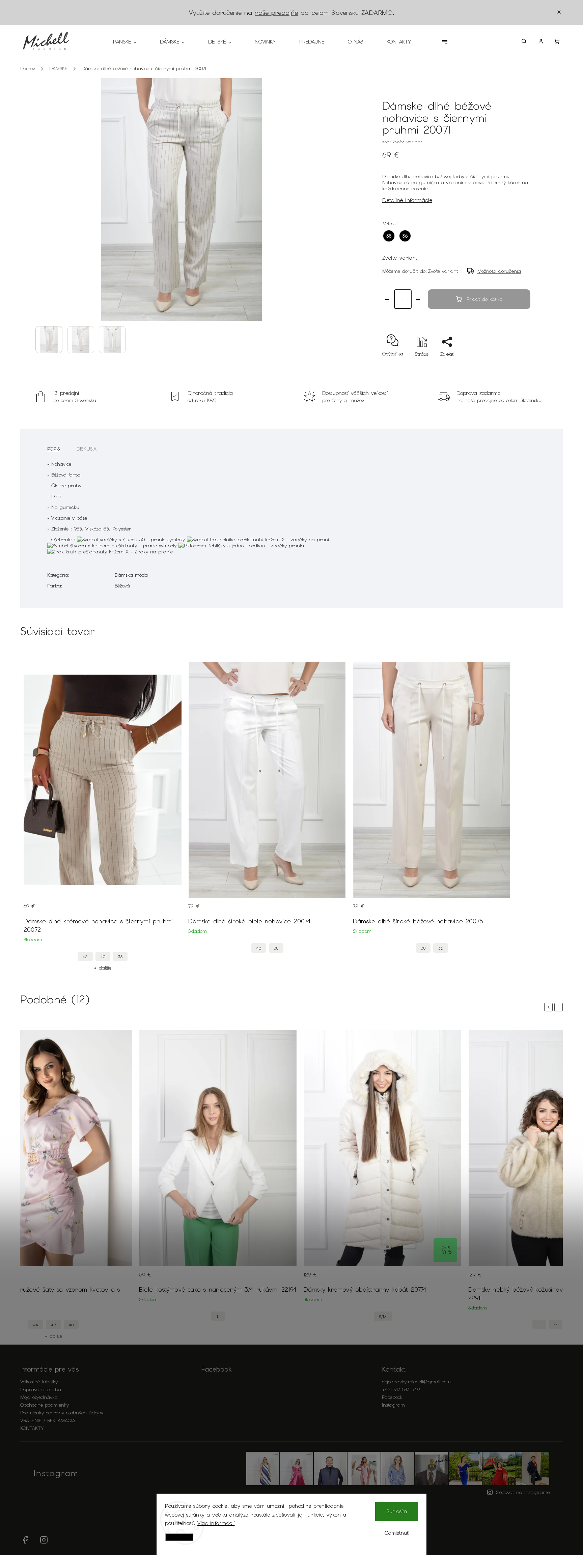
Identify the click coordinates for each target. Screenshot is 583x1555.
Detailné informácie (407, 200)
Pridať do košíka (485, 299)
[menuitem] (130, 42)
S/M (383, 1316)
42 (85, 956)
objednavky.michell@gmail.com (416, 1382)
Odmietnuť (397, 1533)
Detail (170, 911)
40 (103, 956)
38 (120, 956)
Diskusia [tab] (87, 449)
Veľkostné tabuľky (39, 1382)
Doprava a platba (40, 1389)
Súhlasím (397, 1511)
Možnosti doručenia (499, 271)
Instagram (393, 1405)
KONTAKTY (32, 1428)
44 (35, 1325)
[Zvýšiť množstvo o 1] (418, 299)
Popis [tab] (53, 449)
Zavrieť (507, 366)
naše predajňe (276, 12)
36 (440, 948)
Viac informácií (216, 1523)
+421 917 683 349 (401, 1389)
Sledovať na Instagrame (523, 1492)
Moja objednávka (39, 1397)
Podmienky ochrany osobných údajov (61, 1413)
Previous (550, 1007)
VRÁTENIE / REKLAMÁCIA (47, 1420)
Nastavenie (179, 1537)
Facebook (392, 1397)
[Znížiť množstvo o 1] (387, 299)
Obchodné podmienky (44, 1405)
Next (560, 1007)
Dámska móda (131, 575)
